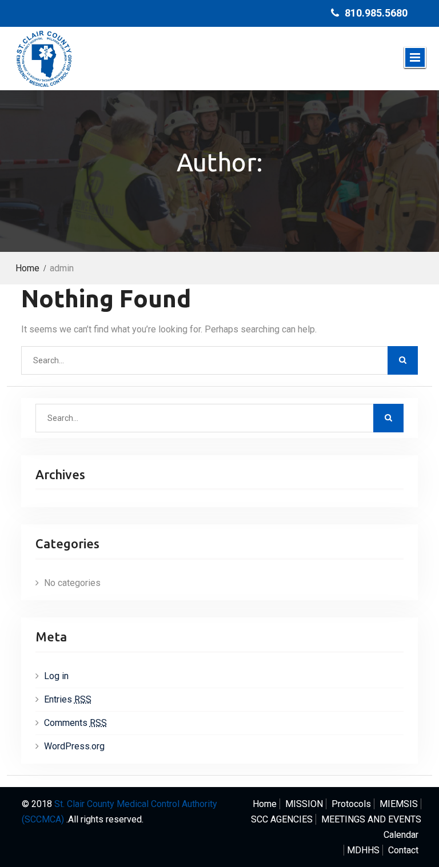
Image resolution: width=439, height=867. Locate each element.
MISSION (304, 803)
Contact (403, 850)
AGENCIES (282, 819)
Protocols (351, 803)
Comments (75, 722)
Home (265, 803)
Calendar (401, 834)
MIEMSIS (399, 803)
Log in (56, 676)
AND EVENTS (371, 819)
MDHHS (363, 850)
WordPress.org (74, 746)
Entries (67, 699)
